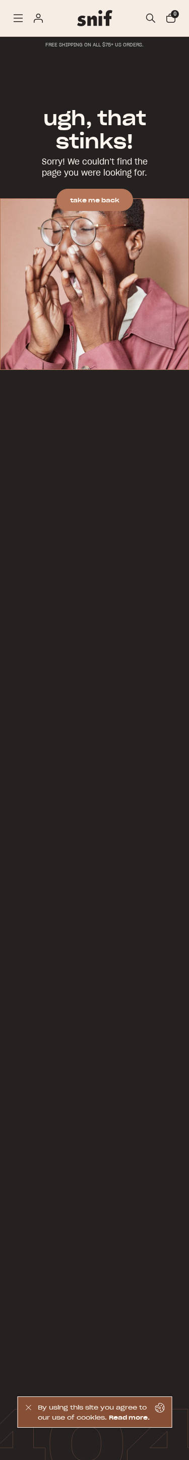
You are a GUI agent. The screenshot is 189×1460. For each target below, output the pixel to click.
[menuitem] (18, 18)
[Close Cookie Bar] (28, 1412)
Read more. (129, 1417)
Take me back (94, 200)
